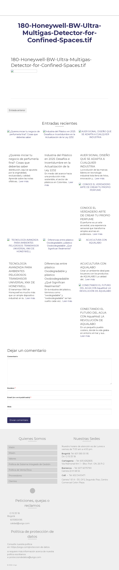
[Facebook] (32, 490)
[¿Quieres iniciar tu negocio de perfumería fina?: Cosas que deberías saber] (23, 141)
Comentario (12, 356)
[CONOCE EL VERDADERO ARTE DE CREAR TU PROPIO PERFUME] (95, 194)
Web (9, 407)
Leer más (23, 181)
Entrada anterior (17, 110)
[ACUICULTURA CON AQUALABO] (95, 249)
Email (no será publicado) (19, 397)
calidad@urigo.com (20, 523)
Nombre (11, 388)
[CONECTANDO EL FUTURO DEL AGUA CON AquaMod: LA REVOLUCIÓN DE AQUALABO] (95, 295)
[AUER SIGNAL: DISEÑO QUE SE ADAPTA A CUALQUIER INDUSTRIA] (95, 141)
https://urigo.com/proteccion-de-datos (30, 547)
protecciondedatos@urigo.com (25, 557)
